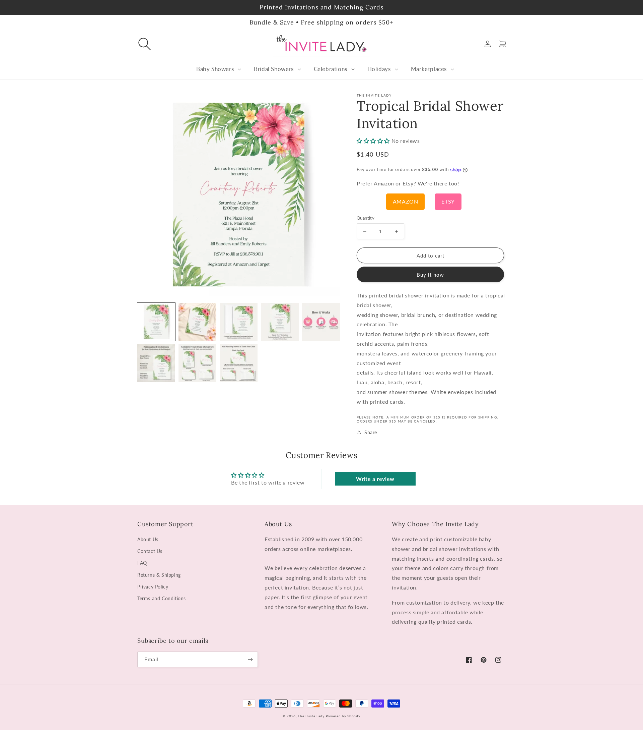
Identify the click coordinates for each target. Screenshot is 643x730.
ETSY (447, 201)
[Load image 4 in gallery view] (280, 322)
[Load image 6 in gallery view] (156, 363)
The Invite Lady (311, 716)
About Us (147, 539)
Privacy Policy (152, 586)
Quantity (365, 218)
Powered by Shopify (343, 716)
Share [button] (370, 432)
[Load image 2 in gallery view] (197, 322)
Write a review (375, 478)
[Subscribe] (250, 659)
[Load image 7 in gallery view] (197, 363)
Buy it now (430, 275)
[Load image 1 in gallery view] (156, 322)
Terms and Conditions (161, 598)
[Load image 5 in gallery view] (321, 322)
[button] (144, 44)
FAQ (142, 563)
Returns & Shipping (159, 575)
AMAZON (405, 201)
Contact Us (149, 551)
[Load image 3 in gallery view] (239, 322)
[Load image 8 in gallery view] (239, 363)
